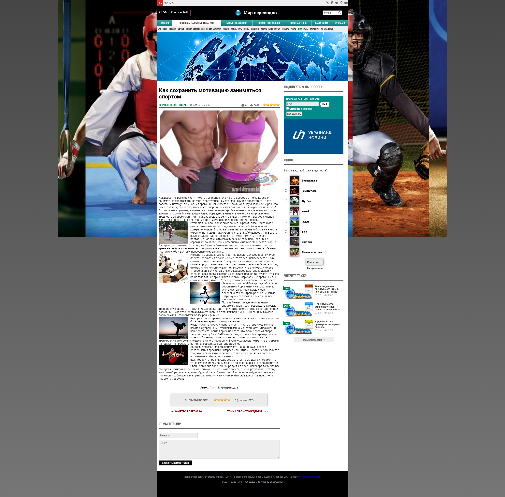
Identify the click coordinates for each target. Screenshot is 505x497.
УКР (166, 2)
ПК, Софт (209, 29)
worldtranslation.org (309, 476)
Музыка (234, 29)
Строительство (314, 29)
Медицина (226, 29)
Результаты (315, 268)
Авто (159, 29)
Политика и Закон (267, 29)
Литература (217, 29)
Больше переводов (236, 23)
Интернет (189, 29)
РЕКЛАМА (340, 23)
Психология (285, 29)
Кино (203, 29)
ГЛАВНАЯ (164, 23)
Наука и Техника (243, 29)
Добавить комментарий (175, 462)
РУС (160, 2)
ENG (171, 2)
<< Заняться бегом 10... (187, 411)
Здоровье (181, 29)
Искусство (196, 29)
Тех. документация (327, 29)
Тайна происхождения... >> (247, 411)
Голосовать (314, 262)
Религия (293, 29)
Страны (305, 29)
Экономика (172, 29)
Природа (277, 29)
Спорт (300, 29)
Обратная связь (298, 23)
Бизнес (165, 29)
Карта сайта (321, 23)
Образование (255, 29)
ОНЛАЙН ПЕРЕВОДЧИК (269, 23)
